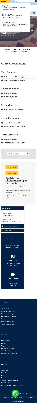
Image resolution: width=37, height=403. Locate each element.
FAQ (6, 51)
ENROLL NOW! (12, 167)
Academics (15, 49)
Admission (24, 51)
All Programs (5, 309)
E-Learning (25, 49)
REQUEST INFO (12, 173)
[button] (18, 76)
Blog (2, 319)
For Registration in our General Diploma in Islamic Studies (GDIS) (13, 16)
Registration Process (7, 348)
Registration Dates (7, 346)
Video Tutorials (6, 351)
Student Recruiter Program (9, 380)
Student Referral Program (9, 354)
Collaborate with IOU (7, 311)
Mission (3, 373)
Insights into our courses (8, 316)
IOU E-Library (5, 341)
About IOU (4, 370)
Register (5, 1)
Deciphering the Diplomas (9, 314)
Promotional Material (7, 322)
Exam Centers (13, 51)
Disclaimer (4, 378)
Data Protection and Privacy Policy (11, 385)
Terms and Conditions (7, 324)
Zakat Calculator (6, 383)
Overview (7, 49)
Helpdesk (4, 343)
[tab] (18, 77)
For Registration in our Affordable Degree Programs (14, 7)
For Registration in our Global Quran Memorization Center (15, 24)
